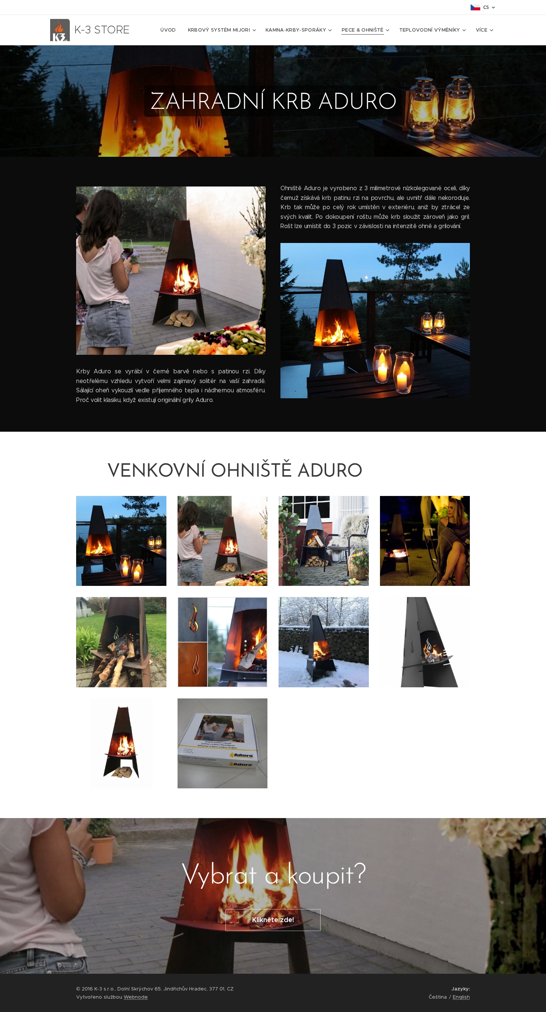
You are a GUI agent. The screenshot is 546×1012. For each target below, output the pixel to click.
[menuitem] (170, 30)
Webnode (136, 997)
